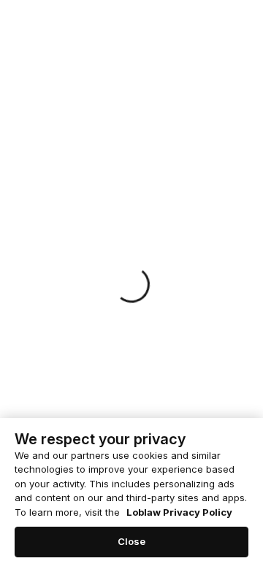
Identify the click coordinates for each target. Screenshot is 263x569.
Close (132, 541)
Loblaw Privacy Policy (179, 512)
